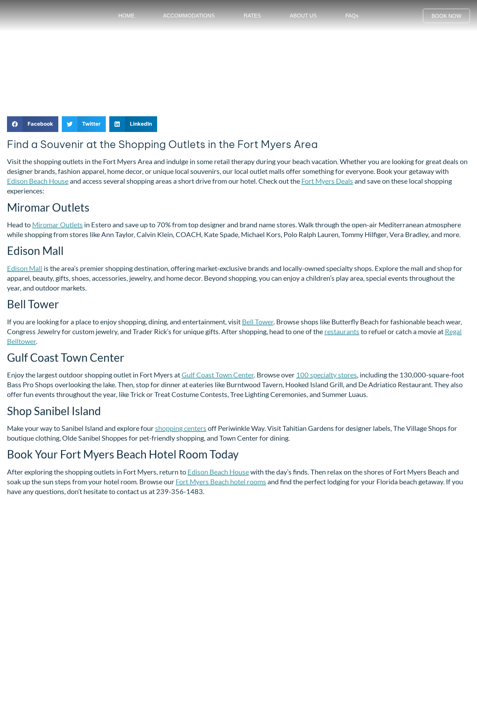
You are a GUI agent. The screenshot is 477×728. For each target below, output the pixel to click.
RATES (252, 16)
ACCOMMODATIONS (189, 16)
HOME (126, 16)
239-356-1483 (33, 655)
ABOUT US (303, 16)
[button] (32, 124)
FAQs (352, 16)
